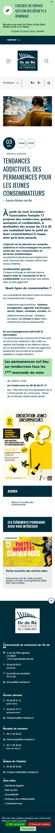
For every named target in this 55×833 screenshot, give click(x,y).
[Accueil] (28, 69)
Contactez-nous (13, 804)
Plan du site (11, 790)
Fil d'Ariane (8, 83)
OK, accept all (16, 824)
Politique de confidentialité (20, 799)
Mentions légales (14, 786)
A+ (32, 83)
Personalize (28, 828)
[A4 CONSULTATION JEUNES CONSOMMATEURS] (27, 446)
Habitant (11, 40)
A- (38, 83)
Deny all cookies (40, 824)
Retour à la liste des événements (22, 503)
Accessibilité (11, 795)
